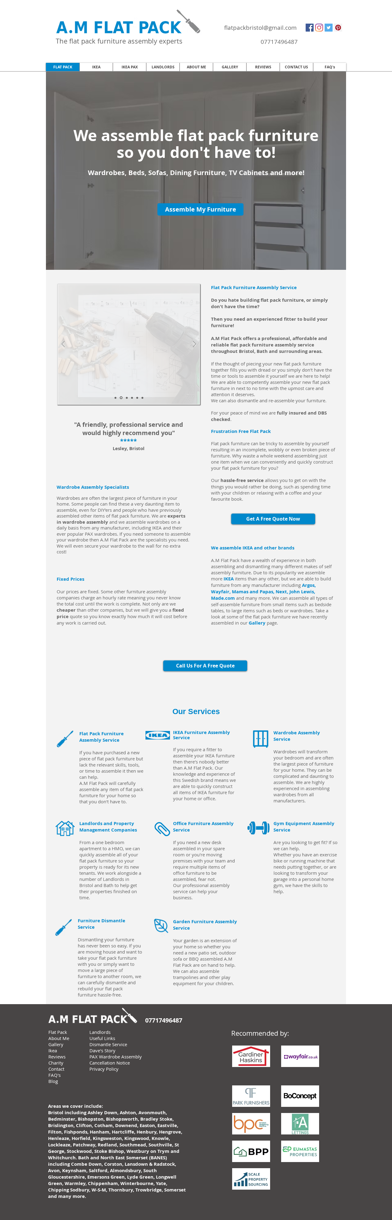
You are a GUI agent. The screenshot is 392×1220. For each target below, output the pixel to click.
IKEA (229, 579)
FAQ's (54, 1075)
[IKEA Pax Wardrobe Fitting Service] (127, 398)
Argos (308, 585)
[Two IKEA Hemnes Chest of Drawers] (137, 398)
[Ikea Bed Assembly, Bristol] (115, 398)
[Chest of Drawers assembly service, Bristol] (121, 397)
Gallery (257, 623)
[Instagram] (319, 28)
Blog (53, 1081)
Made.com (223, 598)
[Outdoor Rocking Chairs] (142, 398)
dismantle (247, 400)
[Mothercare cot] (132, 398)
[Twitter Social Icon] (329, 28)
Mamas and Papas (252, 591)
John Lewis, (302, 591)
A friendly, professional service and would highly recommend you (130, 428)
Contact (56, 1069)
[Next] (194, 344)
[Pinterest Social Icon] (338, 28)
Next (281, 591)
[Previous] (63, 344)
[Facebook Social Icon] (310, 28)
